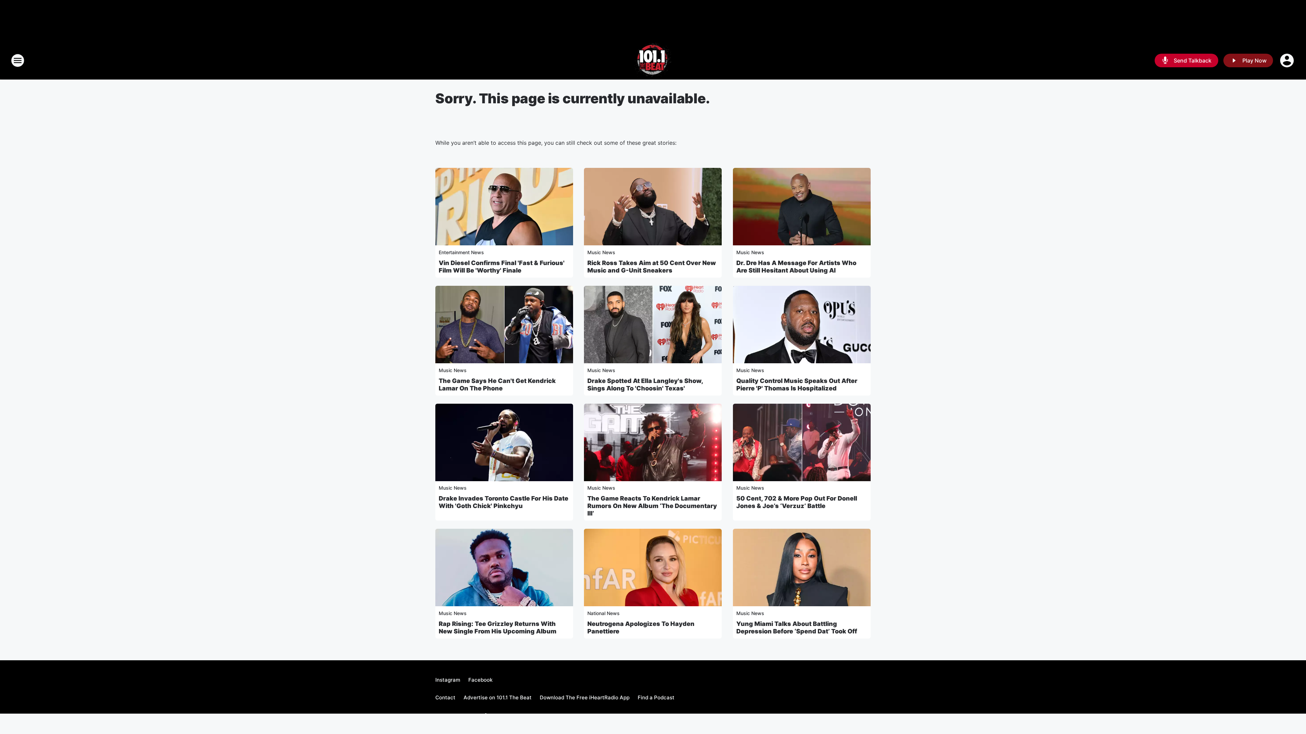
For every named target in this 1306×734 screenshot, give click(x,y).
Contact (445, 697)
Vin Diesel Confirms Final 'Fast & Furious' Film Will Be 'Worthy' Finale (502, 266)
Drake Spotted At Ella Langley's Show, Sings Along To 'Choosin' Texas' (645, 384)
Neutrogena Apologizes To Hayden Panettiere (640, 627)
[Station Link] (653, 60)
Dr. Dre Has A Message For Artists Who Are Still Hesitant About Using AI (796, 266)
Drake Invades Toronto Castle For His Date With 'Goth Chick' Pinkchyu (503, 502)
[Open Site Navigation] (17, 60)
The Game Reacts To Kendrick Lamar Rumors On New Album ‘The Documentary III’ (652, 506)
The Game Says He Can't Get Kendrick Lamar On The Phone (497, 384)
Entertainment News (461, 252)
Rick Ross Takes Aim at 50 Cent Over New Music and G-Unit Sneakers (651, 266)
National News (603, 613)
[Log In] (1287, 60)
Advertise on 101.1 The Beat (498, 697)
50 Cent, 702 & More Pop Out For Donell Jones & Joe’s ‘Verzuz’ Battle (796, 502)
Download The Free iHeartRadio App (585, 697)
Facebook (480, 680)
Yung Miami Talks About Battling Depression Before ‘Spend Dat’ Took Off (796, 627)
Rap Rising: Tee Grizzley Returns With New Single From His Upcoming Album (497, 627)
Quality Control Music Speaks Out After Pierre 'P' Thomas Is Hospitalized (796, 384)
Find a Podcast (656, 697)
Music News (601, 252)
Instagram (447, 680)
